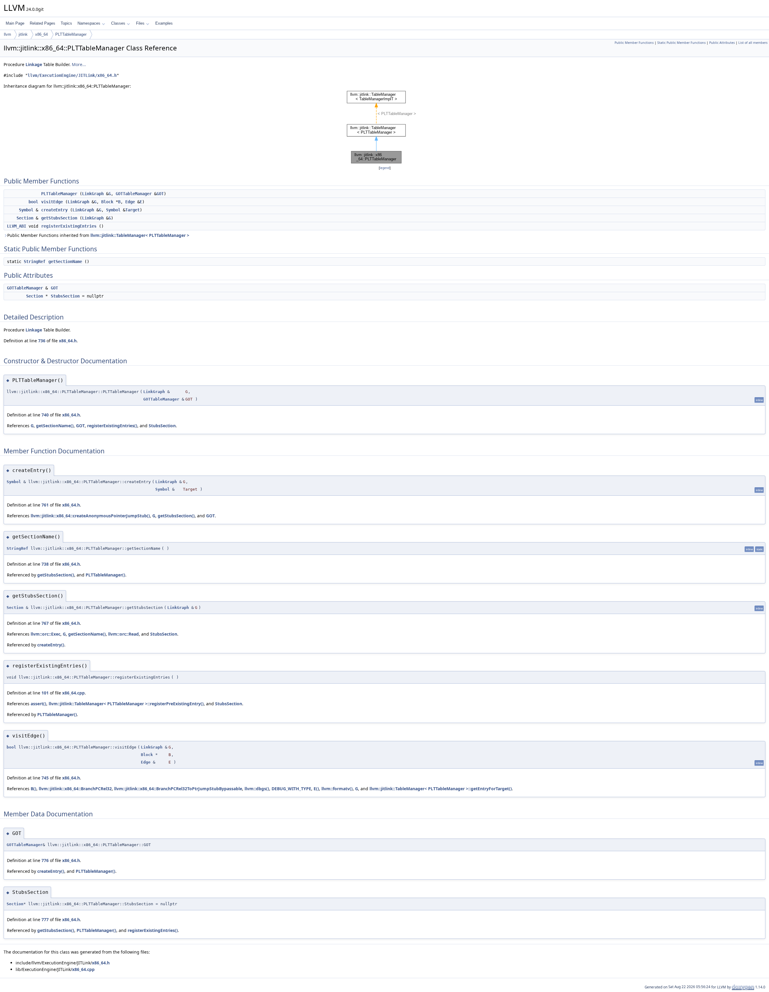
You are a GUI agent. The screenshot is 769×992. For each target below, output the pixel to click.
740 (45, 415)
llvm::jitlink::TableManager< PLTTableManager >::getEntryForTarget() (440, 788)
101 (45, 693)
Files (140, 23)
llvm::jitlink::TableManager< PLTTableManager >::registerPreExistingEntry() (126, 703)
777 (45, 919)
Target (132, 209)
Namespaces (89, 23)
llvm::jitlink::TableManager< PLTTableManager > (139, 235)
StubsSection (65, 296)
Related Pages (42, 23)
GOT (160, 193)
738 (45, 564)
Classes (118, 23)
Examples (164, 23)
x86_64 (41, 34)
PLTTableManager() (105, 575)
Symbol (26, 209)
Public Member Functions (634, 43)
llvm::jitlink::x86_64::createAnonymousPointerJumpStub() (90, 516)
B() (33, 788)
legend (385, 168)
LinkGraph (93, 193)
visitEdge (52, 201)
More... (79, 64)
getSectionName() (55, 425)
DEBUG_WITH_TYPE (291, 788)
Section (25, 218)
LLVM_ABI (16, 226)
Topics (66, 23)
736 (41, 340)
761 (45, 505)
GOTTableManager (134, 193)
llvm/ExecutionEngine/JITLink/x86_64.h (72, 75)
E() (316, 788)
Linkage (34, 64)
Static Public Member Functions (681, 43)
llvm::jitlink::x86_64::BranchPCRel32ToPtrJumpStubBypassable (178, 788)
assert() (38, 703)
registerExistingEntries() (112, 425)
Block (107, 201)
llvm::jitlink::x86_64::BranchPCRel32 (75, 788)
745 (45, 778)
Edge (130, 201)
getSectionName (65, 261)
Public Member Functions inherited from (98, 235)
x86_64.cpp (73, 693)
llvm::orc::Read (123, 634)
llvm (7, 34)
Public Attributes (722, 43)
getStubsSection (59, 218)
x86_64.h (68, 340)
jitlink (23, 34)
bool (33, 201)
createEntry (54, 209)
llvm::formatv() (337, 788)
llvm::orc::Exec (45, 634)
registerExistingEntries (68, 226)
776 (45, 860)
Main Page (15, 23)
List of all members (752, 43)
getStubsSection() (176, 516)
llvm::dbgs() (257, 788)
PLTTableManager (71, 34)
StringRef (34, 261)
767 (45, 623)
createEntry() (50, 645)
